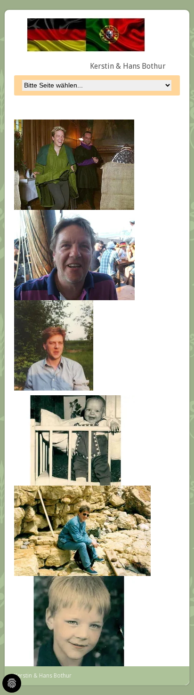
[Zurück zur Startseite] (82, 32)
